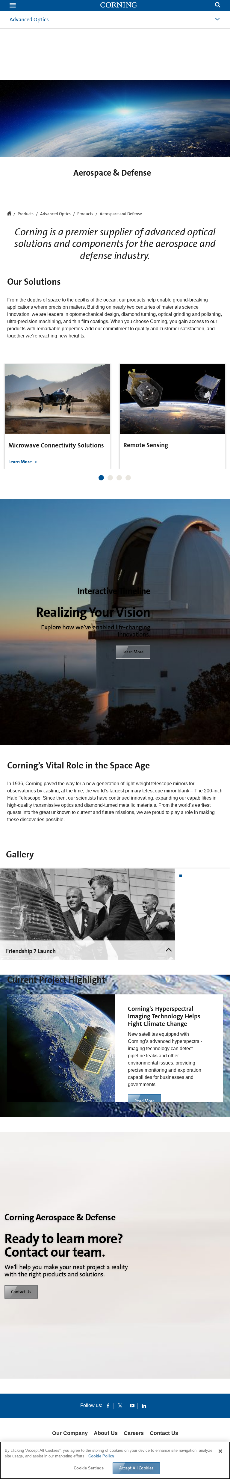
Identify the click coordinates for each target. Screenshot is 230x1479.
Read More (144, 1100)
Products (85, 214)
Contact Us (21, 1291)
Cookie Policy (101, 1456)
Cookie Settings (89, 1468)
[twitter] (120, 1405)
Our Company (70, 1433)
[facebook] (108, 1405)
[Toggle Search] (217, 5)
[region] (115, 1460)
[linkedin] (144, 1405)
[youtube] (132, 1405)
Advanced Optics (29, 19)
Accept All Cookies (136, 1468)
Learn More (20, 462)
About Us (106, 1433)
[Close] (220, 1451)
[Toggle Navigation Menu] (13, 5)
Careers (134, 1433)
